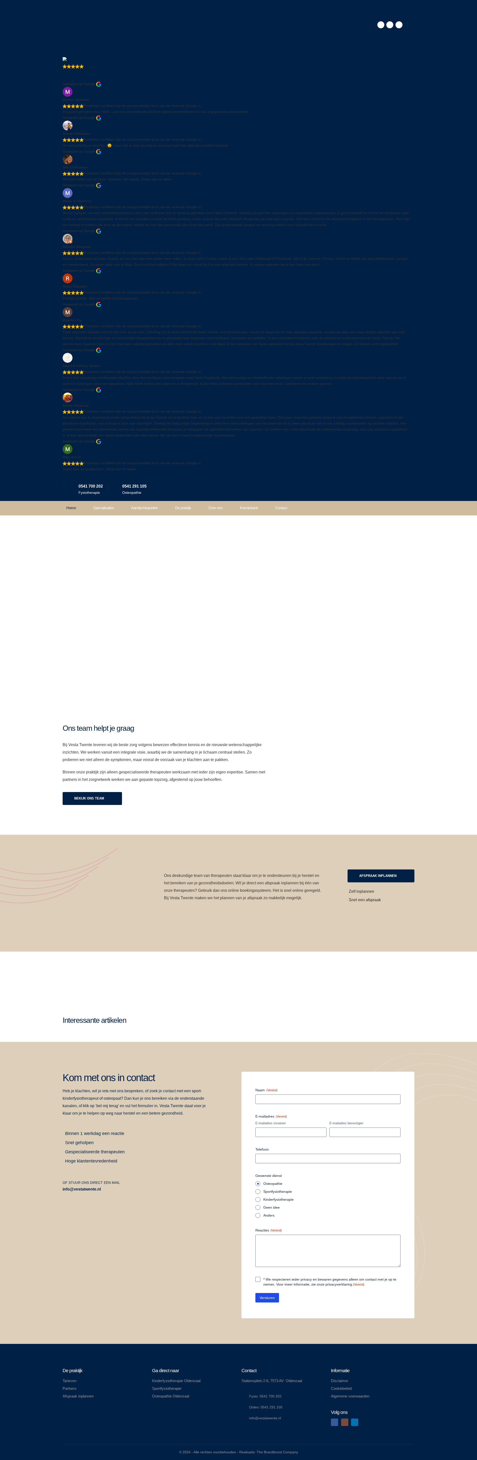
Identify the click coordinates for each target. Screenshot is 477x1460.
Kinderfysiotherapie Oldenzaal (176, 1381)
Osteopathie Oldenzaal (170, 1396)
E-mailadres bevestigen (346, 1123)
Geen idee (271, 1207)
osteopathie (171, 577)
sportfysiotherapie (204, 577)
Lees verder (82, 979)
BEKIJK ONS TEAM (89, 798)
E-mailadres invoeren (270, 1123)
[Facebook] (380, 24)
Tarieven (69, 1381)
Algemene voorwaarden (350, 1396)
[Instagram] (389, 24)
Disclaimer (339, 1381)
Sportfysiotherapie (277, 1192)
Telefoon (262, 1149)
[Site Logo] (81, 24)
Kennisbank (249, 508)
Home (71, 508)
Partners (70, 1388)
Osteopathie (272, 1184)
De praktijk (183, 508)
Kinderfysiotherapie (278, 1199)
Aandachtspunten (144, 508)
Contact (281, 508)
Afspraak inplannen (78, 1396)
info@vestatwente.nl (82, 1189)
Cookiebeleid (341, 1388)
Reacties (268, 1230)
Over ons (215, 508)
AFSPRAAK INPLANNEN (88, 640)
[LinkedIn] (399, 24)
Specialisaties (103, 508)
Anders (269, 1215)
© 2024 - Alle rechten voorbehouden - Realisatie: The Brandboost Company (238, 1452)
